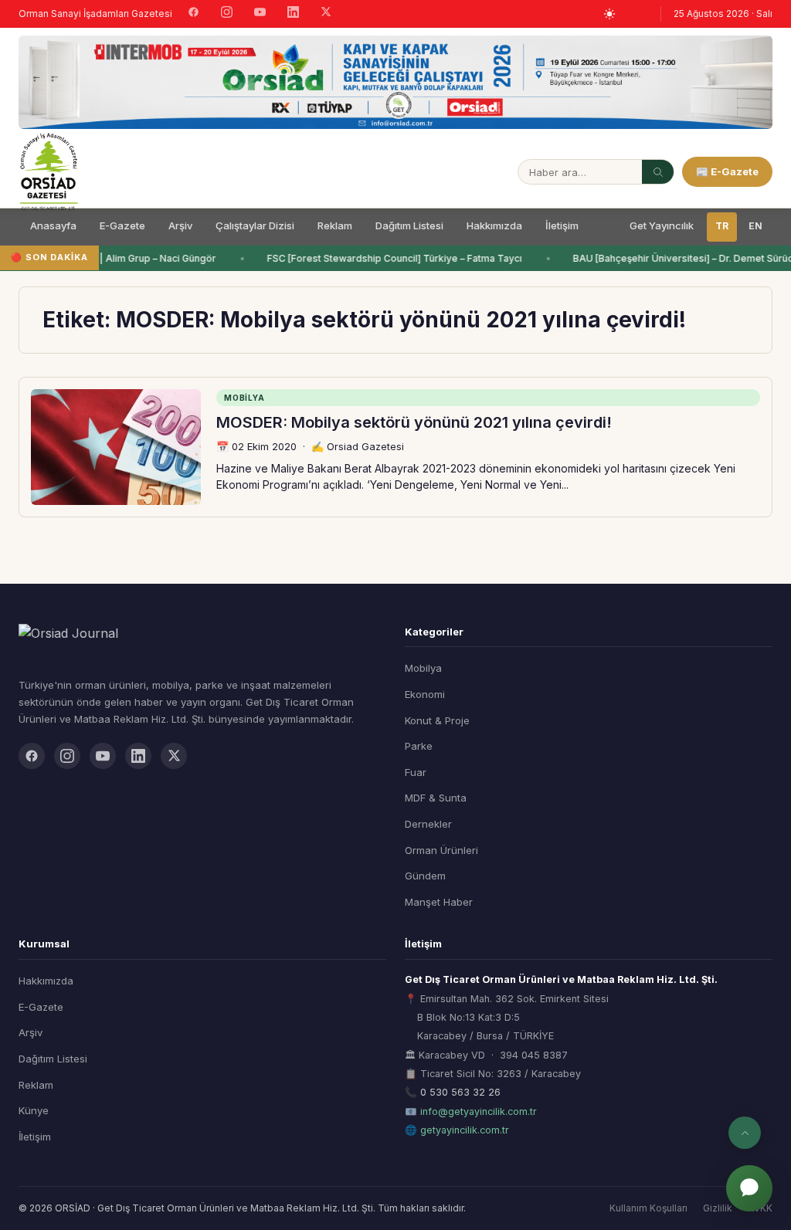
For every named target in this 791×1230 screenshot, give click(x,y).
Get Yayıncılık (662, 225)
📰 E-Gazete (727, 171)
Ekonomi (425, 694)
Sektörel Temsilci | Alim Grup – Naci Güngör (113, 258)
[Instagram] (227, 14)
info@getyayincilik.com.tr (478, 1111)
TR (721, 226)
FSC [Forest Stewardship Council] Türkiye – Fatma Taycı (391, 258)
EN (755, 226)
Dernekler (428, 824)
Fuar (415, 772)
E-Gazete (122, 225)
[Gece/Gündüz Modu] (609, 14)
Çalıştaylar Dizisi (255, 225)
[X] (326, 13)
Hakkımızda (494, 225)
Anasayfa (53, 225)
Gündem (425, 875)
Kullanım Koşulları (648, 1208)
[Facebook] (193, 14)
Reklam (334, 225)
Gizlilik (717, 1208)
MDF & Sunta (436, 797)
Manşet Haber (439, 902)
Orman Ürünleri (441, 850)
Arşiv (180, 225)
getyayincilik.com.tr (464, 1130)
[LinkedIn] (293, 14)
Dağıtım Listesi (409, 225)
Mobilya (423, 668)
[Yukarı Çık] (744, 1132)
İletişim (562, 225)
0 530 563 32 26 (460, 1092)
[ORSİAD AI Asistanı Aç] (749, 1188)
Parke (419, 746)
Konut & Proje (437, 720)
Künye (34, 1110)
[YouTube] (260, 14)
